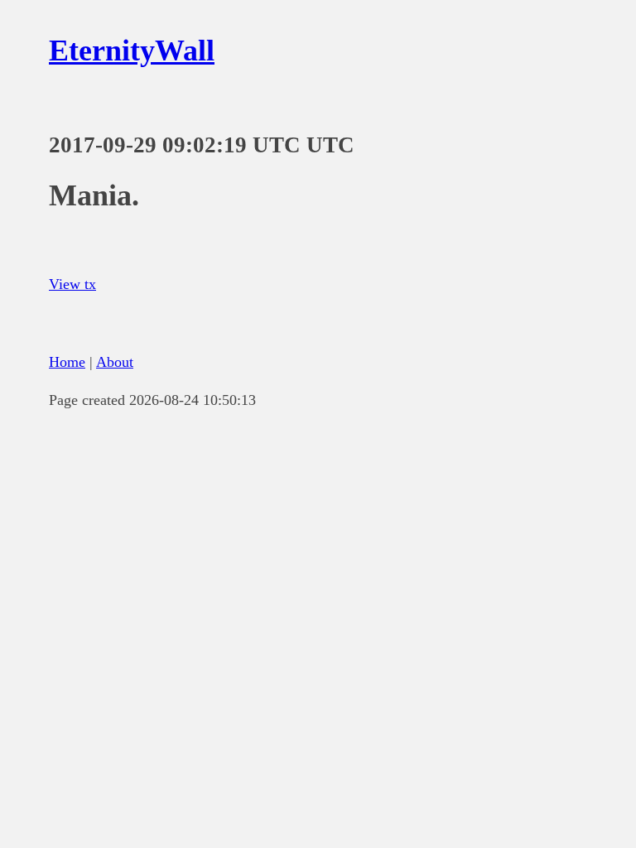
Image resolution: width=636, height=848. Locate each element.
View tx (72, 284)
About (114, 362)
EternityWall (131, 50)
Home (67, 362)
